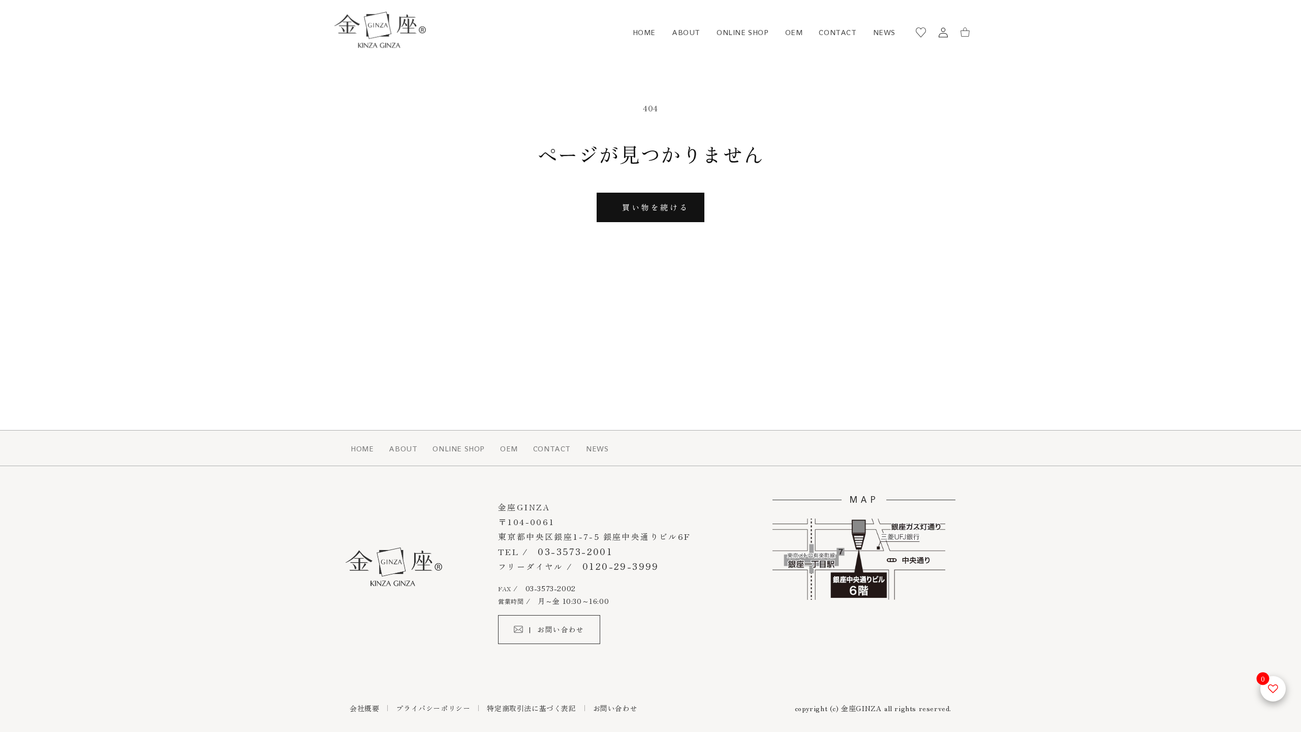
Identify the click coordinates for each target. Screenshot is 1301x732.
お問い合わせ (615, 708)
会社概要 (364, 708)
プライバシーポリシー (433, 708)
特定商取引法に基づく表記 (531, 708)
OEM (794, 32)
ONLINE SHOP (743, 32)
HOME (644, 32)
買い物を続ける (655, 207)
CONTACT (837, 32)
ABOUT (686, 32)
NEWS (884, 32)
